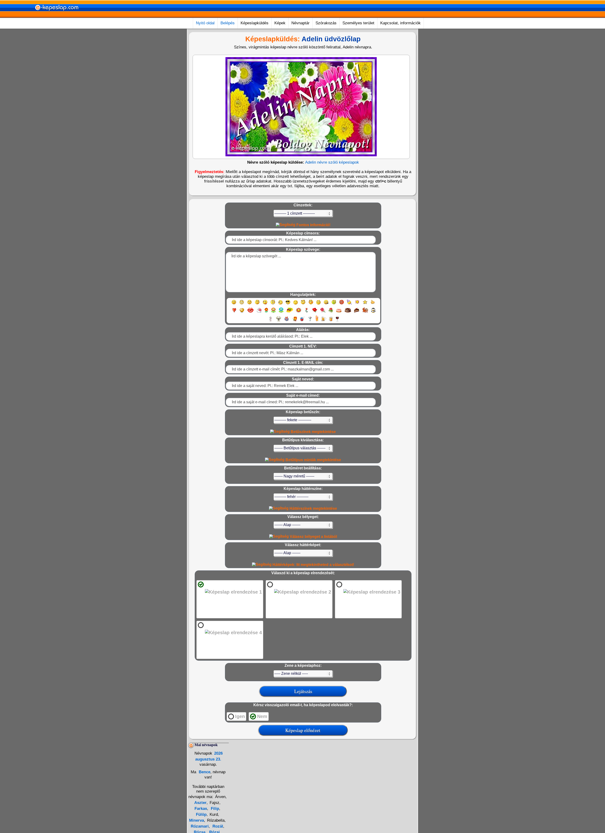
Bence (204, 772)
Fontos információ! (312, 225)
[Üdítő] (302, 321)
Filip (214, 808)
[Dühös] (341, 304)
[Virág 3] (281, 312)
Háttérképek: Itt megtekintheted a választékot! (313, 565)
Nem (262, 716)
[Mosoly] (233, 304)
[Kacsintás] (257, 304)
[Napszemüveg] (288, 304)
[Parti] (349, 304)
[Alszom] (295, 304)
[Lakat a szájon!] (326, 304)
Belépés (227, 23)
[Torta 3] (357, 312)
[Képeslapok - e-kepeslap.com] (56, 16)
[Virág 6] (306, 312)
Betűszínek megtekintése (313, 432)
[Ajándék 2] (294, 321)
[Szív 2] (241, 312)
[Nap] (357, 304)
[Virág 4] (289, 312)
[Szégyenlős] (310, 304)
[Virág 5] (298, 312)
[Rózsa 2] (323, 312)
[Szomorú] (249, 304)
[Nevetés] (241, 304)
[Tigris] (365, 312)
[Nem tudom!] (318, 304)
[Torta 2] (348, 312)
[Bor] (337, 321)
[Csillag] (365, 304)
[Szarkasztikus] (303, 304)
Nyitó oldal (205, 23)
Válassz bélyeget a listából (313, 537)
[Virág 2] (273, 312)
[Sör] (323, 321)
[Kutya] (278, 321)
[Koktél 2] (317, 321)
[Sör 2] (331, 321)
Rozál (217, 826)
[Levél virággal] (259, 312)
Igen (240, 716)
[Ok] (372, 304)
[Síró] (280, 304)
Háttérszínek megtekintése (313, 508)
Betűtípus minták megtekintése (313, 460)
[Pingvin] (373, 312)
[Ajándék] (286, 321)
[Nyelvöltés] (265, 304)
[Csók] (250, 312)
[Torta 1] (339, 312)
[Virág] (266, 312)
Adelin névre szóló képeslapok (332, 162)
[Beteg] (333, 304)
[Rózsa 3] (331, 312)
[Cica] (270, 321)
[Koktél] (310, 321)
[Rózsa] (314, 312)
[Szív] (234, 312)
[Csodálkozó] (272, 304)
